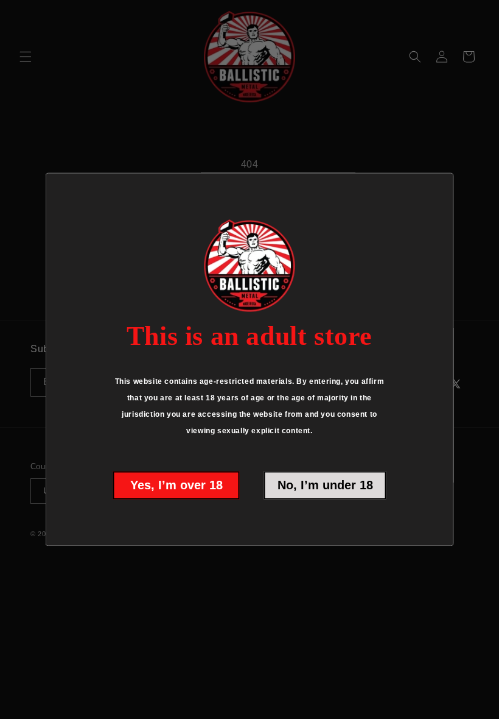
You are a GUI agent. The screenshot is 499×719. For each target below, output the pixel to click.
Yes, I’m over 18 (176, 485)
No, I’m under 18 (325, 485)
